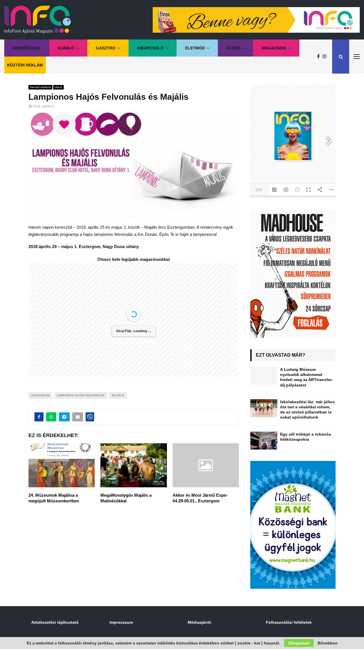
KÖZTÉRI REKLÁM (25, 65)
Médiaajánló (199, 622)
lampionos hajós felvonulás (81, 395)
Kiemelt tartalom (40, 87)
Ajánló (66, 48)
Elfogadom (298, 643)
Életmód (195, 48)
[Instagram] (325, 56)
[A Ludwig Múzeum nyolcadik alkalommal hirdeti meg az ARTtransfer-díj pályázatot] (263, 376)
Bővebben (328, 643)
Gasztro (105, 48)
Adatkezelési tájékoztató (55, 622)
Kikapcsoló (150, 48)
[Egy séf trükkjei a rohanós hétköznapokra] (263, 441)
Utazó (233, 48)
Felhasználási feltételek (289, 622)
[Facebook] (319, 56)
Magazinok (274, 48)
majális (118, 395)
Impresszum (121, 622)
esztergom (40, 395)
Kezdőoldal (27, 48)
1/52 (258, 190)
